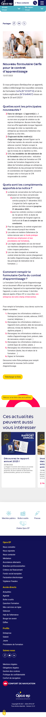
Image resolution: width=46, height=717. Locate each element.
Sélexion (6, 611)
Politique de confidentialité (14, 675)
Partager (7, 23)
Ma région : (29, 7)
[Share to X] (24, 23)
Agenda (6, 596)
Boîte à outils (8, 599)
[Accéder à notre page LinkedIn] (14, 655)
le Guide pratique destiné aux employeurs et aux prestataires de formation (23, 238)
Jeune (5, 641)
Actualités (7, 592)
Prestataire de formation (13, 644)
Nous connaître (9, 547)
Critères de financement (13, 570)
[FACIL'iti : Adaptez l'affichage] (19, 683)
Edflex (5, 622)
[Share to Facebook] (14, 23)
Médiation (7, 558)
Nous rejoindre (9, 551)
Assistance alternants (12, 562)
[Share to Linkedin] (19, 23)
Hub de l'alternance (11, 615)
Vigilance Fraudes (10, 581)
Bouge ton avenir (10, 618)
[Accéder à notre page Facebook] (5, 655)
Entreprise (7, 633)
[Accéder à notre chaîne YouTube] (9, 655)
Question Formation (11, 603)
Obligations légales (11, 668)
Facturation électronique (13, 577)
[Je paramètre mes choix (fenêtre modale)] (4, 713)
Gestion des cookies (11, 671)
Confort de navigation (11, 678)
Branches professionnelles (14, 566)
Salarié (5, 637)
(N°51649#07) (26, 94)
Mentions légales (10, 664)
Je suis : (5, 7)
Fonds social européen (12, 574)
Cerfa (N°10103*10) (25, 91)
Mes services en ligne (12, 607)
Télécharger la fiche (13, 377)
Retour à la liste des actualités (17, 397)
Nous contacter (9, 554)
